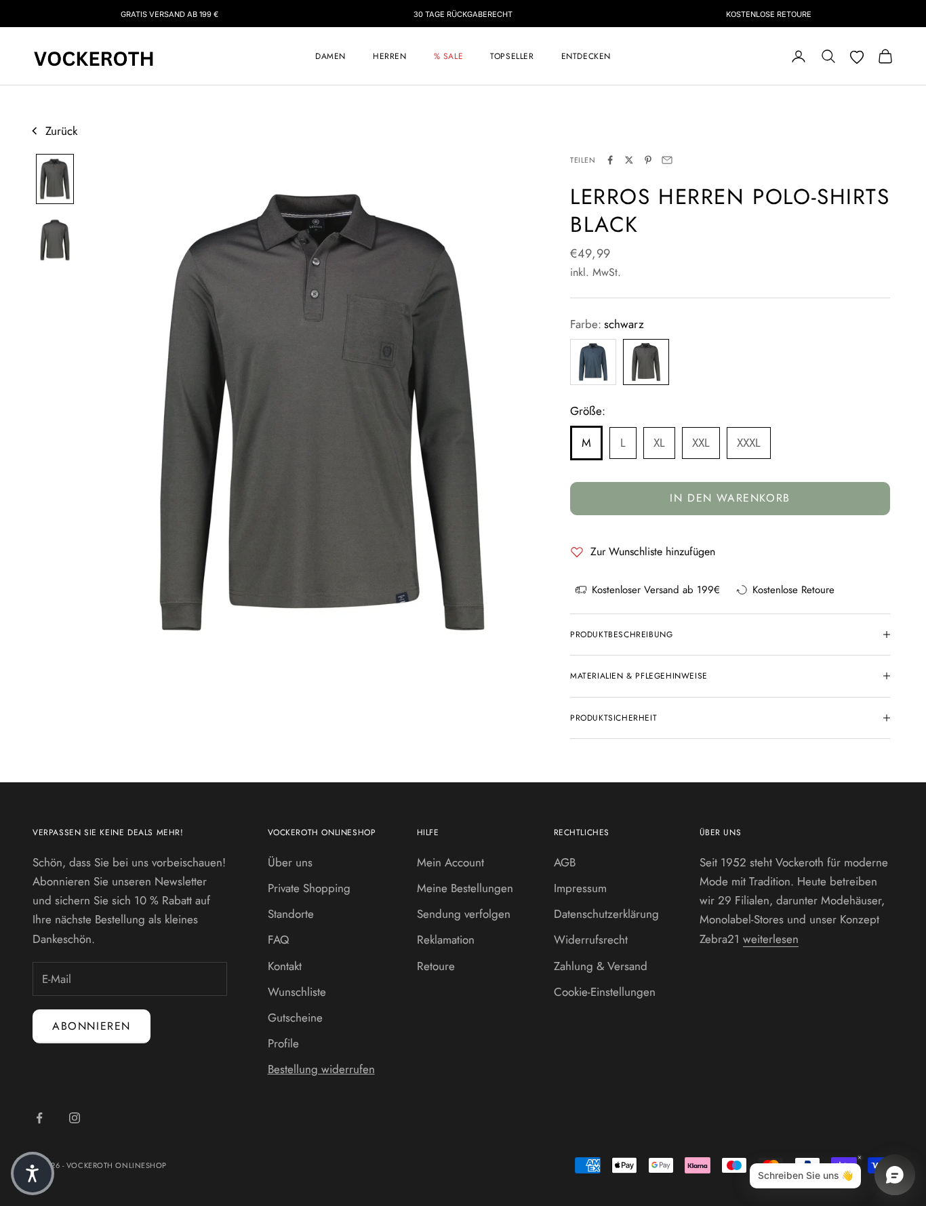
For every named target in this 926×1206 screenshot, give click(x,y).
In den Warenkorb (730, 498)
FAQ (278, 939)
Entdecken (586, 56)
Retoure (436, 966)
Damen (330, 56)
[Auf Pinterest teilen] (648, 160)
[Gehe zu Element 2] (55, 240)
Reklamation (446, 939)
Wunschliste (297, 992)
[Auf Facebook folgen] (39, 1118)
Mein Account (450, 862)
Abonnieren (91, 1026)
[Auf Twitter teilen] (629, 160)
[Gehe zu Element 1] (55, 179)
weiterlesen (771, 939)
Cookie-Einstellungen (605, 992)
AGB (565, 862)
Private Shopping (309, 888)
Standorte (291, 914)
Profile (283, 1043)
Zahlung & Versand (600, 966)
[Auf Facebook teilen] (610, 160)
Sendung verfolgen (463, 914)
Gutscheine (295, 1017)
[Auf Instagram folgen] (74, 1118)
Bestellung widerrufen (321, 1069)
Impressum (580, 888)
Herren (390, 56)
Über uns (290, 862)
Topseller (512, 56)
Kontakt (285, 966)
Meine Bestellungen (465, 888)
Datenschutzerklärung (606, 914)
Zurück (61, 131)
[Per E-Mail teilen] (667, 160)
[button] (32, 1173)
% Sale (449, 56)
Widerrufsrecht (591, 939)
